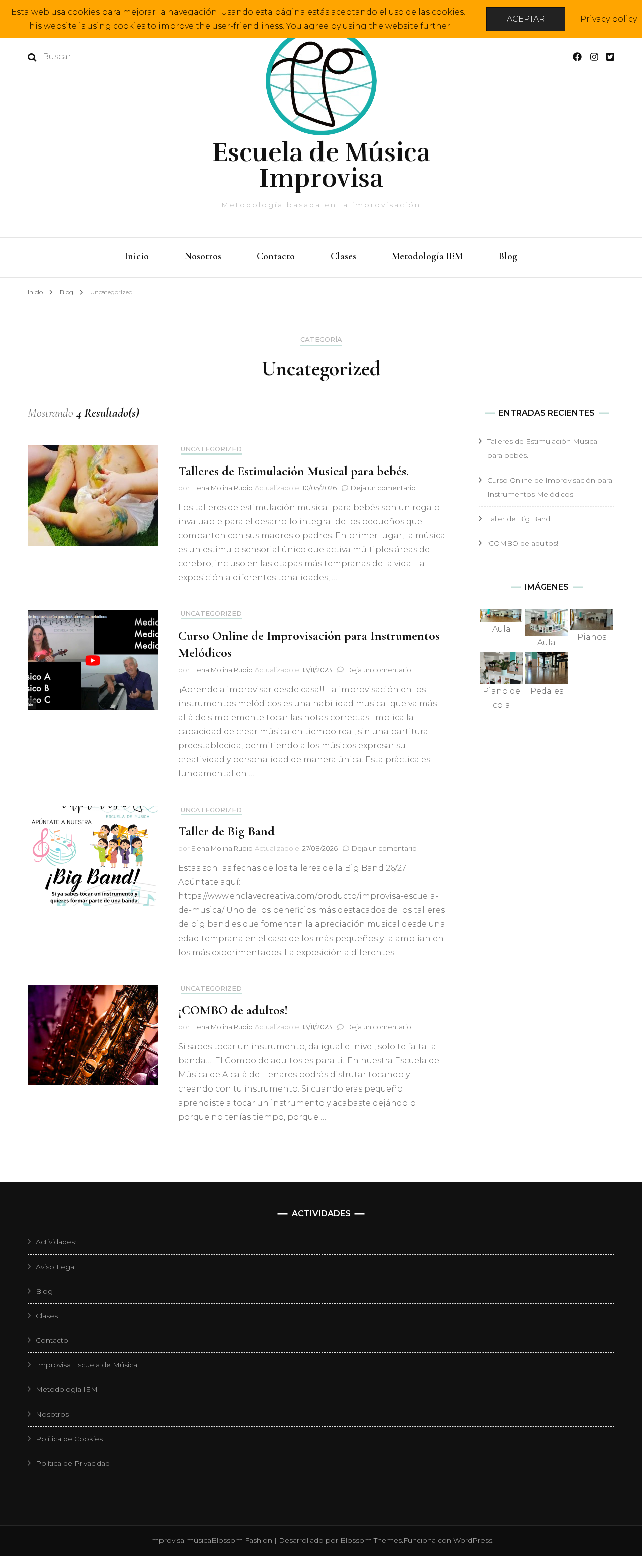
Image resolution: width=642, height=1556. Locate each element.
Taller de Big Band (226, 831)
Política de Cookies (69, 1438)
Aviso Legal (56, 1266)
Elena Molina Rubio (222, 488)
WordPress (472, 1540)
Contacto (276, 256)
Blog (508, 256)
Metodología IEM (427, 256)
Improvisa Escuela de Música (86, 1364)
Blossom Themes (371, 1540)
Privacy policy (608, 19)
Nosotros (203, 256)
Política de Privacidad (73, 1463)
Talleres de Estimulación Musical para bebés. (293, 471)
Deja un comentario (383, 488)
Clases (343, 256)
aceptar (526, 19)
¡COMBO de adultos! (233, 1010)
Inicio (137, 256)
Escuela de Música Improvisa (321, 165)
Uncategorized (211, 449)
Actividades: (56, 1242)
